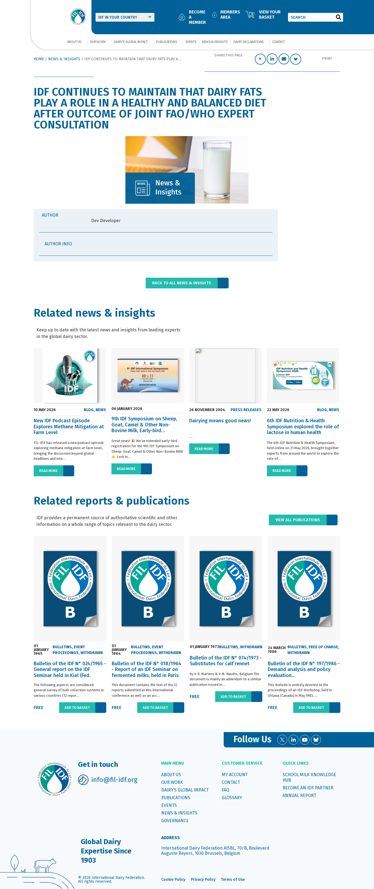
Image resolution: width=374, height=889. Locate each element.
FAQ (225, 790)
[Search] (338, 17)
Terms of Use (233, 879)
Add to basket (77, 708)
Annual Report (299, 795)
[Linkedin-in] (293, 740)
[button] (260, 59)
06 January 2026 (126, 409)
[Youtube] (305, 740)
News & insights (215, 42)
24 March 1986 (277, 650)
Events (190, 42)
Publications (166, 42)
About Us (74, 42)
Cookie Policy (173, 879)
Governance (175, 820)
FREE (39, 707)
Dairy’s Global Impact (131, 42)
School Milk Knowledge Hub (309, 777)
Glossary (232, 797)
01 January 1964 (119, 650)
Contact (278, 42)
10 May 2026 (45, 410)
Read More (48, 471)
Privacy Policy (203, 879)
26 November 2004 (207, 410)
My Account (235, 774)
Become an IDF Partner (308, 787)
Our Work (98, 42)
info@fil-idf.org (114, 780)
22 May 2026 (278, 410)
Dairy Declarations (248, 42)
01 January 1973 (204, 647)
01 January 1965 (41, 650)
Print (327, 58)
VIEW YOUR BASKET (270, 14)
